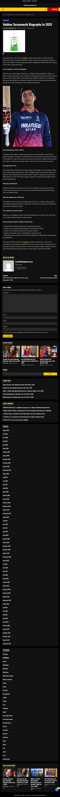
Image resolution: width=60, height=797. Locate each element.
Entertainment (6, 694)
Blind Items (5, 672)
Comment (6, 293)
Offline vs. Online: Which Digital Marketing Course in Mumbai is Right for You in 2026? (23, 391)
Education (5, 690)
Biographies (6, 20)
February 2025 (6, 495)
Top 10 (4, 752)
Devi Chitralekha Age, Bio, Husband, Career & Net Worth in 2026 (29, 361)
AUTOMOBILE (6, 658)
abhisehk (6, 363)
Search (5, 370)
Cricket (4, 683)
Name (5, 315)
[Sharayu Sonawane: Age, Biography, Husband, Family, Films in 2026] (9, 772)
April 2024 (5, 531)
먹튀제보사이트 (7, 420)
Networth (5, 734)
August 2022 (6, 604)
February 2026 (6, 452)
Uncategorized (6, 759)
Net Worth (5, 730)
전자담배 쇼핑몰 (7, 414)
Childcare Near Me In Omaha (9, 411)
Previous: (15, 278)
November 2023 (6, 550)
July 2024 (5, 521)
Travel (4, 755)
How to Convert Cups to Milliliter (20, 420)
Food (4, 705)
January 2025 (6, 499)
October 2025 (6, 466)
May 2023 (5, 571)
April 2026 (5, 445)
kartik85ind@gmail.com (10, 28)
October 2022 (6, 597)
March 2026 (6, 448)
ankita (33, 788)
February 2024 (6, 539)
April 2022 (5, 618)
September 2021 (7, 644)
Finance (5, 701)
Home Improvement (7, 716)
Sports (4, 744)
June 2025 (5, 481)
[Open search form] (45, 9)
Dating (4, 687)
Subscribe (54, 9)
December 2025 (6, 459)
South (4, 741)
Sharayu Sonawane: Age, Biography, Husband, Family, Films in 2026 (19, 385)
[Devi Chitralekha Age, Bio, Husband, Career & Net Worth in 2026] (29, 351)
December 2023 (6, 546)
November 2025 (6, 463)
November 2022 (6, 593)
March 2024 (5, 535)
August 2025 (6, 474)
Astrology (5, 654)
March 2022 (5, 622)
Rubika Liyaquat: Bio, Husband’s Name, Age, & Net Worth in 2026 (47, 361)
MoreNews (35, 795)
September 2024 (7, 513)
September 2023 (7, 557)
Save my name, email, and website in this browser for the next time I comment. (26, 332)
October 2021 (6, 640)
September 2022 (7, 600)
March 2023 (5, 578)
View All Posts (21, 268)
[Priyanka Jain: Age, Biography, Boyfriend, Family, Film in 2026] (11, 351)
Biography (5, 668)
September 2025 (7, 470)
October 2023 (6, 553)
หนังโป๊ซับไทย (6, 417)
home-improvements (8, 719)
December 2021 (6, 633)
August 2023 (6, 560)
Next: (48, 277)
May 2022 (5, 615)
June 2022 (5, 611)
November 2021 (6, 636)
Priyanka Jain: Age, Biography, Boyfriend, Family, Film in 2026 (11, 360)
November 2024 (6, 506)
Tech (4, 748)
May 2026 (5, 441)
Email (5, 321)
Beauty (4, 661)
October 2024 (6, 510)
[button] (3, 9)
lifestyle (5, 726)
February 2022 (6, 625)
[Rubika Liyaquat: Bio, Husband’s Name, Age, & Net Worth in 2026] (48, 351)
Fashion (5, 697)
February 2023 (6, 582)
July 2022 (5, 607)
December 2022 (6, 589)
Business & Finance (7, 679)
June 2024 (5, 524)
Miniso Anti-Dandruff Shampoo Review (41, 407)
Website (5, 326)
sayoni (24, 365)
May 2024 (5, 528)
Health (4, 712)
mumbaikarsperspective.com (30, 5)
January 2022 (6, 629)
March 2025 (5, 492)
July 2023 (5, 564)
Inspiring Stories (7, 723)
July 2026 (5, 434)
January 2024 (6, 542)
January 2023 (6, 586)
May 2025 (5, 484)
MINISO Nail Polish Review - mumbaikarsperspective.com (16, 407)
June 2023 (5, 568)
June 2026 (5, 437)
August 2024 (6, 517)
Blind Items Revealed (8, 676)
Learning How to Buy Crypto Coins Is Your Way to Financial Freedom (29, 414)
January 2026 (6, 455)
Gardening (5, 708)
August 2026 (6, 430)
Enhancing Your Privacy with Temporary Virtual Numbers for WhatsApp (34, 411)
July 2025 (5, 477)
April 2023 (5, 575)
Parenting (5, 737)
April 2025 (5, 488)
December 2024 (6, 503)
